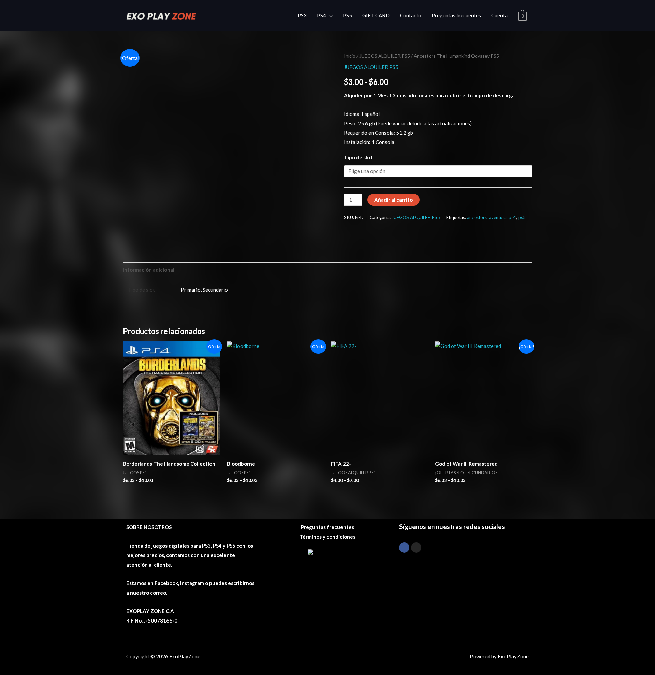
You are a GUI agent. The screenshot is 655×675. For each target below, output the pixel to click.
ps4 (512, 217)
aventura (498, 217)
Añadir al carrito (393, 200)
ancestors (477, 217)
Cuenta (499, 15)
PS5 (347, 15)
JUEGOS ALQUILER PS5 (384, 56)
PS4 (321, 15)
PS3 (302, 15)
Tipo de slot (358, 157)
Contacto (410, 15)
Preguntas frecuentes (456, 15)
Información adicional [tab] (148, 269)
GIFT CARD (376, 15)
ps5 (522, 217)
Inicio (349, 56)
